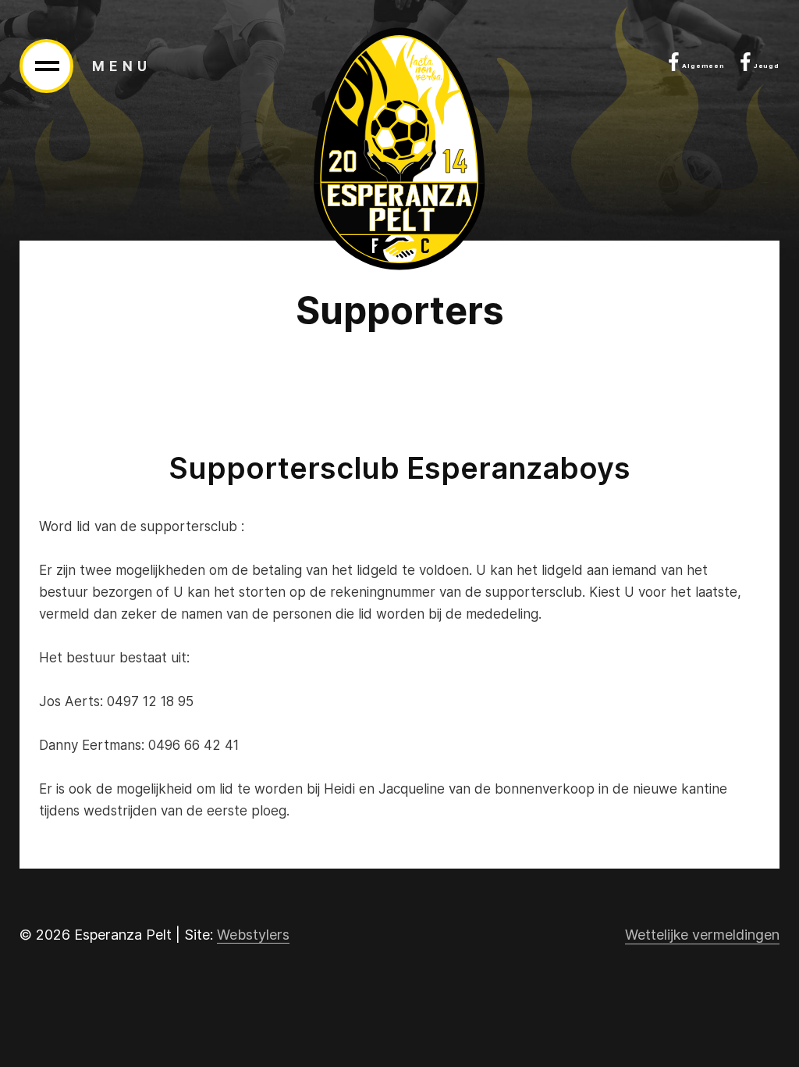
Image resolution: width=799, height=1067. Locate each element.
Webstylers (253, 934)
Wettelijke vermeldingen (702, 934)
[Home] (399, 148)
